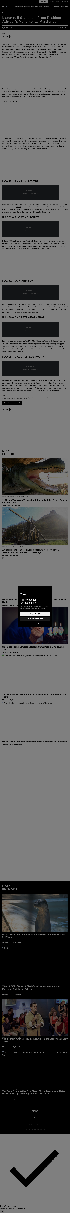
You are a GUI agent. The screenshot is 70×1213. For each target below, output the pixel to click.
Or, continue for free (35, 624)
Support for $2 (35, 614)
